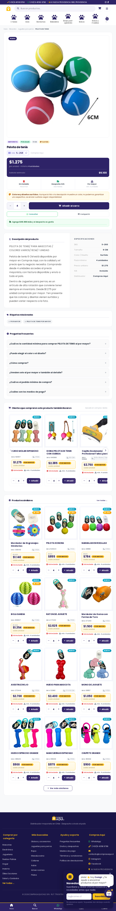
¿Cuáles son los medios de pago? (27, 391)
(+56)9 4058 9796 (17, 2)
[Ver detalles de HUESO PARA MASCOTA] (61, 664)
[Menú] (107, 9)
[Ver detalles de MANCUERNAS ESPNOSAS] (61, 733)
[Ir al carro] (100, 9)
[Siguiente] (105, 450)
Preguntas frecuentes (70, 841)
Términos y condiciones (71, 855)
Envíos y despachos (69, 846)
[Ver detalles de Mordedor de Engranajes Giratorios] (25, 523)
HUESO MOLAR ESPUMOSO (24, 450)
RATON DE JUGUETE (56, 614)
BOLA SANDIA (18, 614)
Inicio (6, 29)
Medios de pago (68, 851)
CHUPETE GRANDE (91, 753)
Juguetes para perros (26, 29)
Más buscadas (40, 834)
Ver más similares (59, 788)
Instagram (96, 859)
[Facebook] (108, 2)
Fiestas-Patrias (9, 859)
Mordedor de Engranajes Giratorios (24, 544)
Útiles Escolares (9, 873)
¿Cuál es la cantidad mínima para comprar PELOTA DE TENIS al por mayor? (49, 343)
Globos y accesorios (40, 841)
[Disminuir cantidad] (10, 206)
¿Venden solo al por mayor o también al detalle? (35, 372)
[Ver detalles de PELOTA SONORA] (61, 523)
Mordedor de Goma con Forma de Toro (95, 615)
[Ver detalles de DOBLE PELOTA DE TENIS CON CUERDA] (61, 431)
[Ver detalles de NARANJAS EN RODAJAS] (96, 523)
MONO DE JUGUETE (92, 684)
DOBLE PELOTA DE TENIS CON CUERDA (59, 452)
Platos (34, 874)
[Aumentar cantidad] (24, 206)
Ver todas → (8, 883)
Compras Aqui (97, 834)
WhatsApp (96, 841)
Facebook (96, 863)
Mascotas (12, 29)
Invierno (6, 868)
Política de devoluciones (71, 860)
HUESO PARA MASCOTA (58, 684)
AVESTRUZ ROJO (19, 684)
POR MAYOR (15, 321)
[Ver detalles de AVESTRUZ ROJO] (25, 664)
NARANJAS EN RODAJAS (94, 543)
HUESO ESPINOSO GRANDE (24, 753)
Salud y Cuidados (10, 878)
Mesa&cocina (37, 855)
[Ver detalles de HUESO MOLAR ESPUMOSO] (26, 431)
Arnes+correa (37, 870)
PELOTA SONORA (55, 543)
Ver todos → (102, 500)
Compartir (85, 214)
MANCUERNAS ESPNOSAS (59, 753)
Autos (33, 865)
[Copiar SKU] (26, 153)
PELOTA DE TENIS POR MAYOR (39, 321)
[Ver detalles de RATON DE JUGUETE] (61, 594)
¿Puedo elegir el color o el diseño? (27, 353)
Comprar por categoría (10, 836)
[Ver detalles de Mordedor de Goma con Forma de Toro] (96, 594)
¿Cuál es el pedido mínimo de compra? (30, 382)
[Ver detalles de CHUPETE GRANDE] (96, 733)
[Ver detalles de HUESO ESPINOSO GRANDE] (25, 733)
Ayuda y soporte (69, 834)
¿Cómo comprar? (18, 363)
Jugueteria (7, 854)
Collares (35, 860)
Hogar (5, 863)
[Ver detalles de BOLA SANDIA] (25, 594)
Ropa (33, 851)
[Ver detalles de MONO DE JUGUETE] (96, 664)
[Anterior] (10, 450)
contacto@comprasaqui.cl (101, 854)
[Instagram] (105, 2)
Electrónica (7, 849)
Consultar (33, 214)
